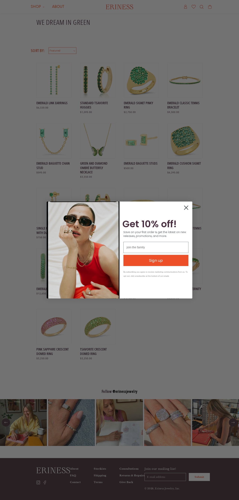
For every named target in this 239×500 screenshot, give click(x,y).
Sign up (156, 260)
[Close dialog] (186, 207)
